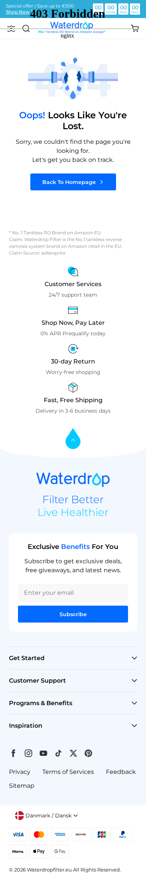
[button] (46, 815)
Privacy (19, 771)
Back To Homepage (69, 182)
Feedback (121, 771)
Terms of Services (68, 771)
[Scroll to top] (73, 439)
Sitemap (21, 785)
